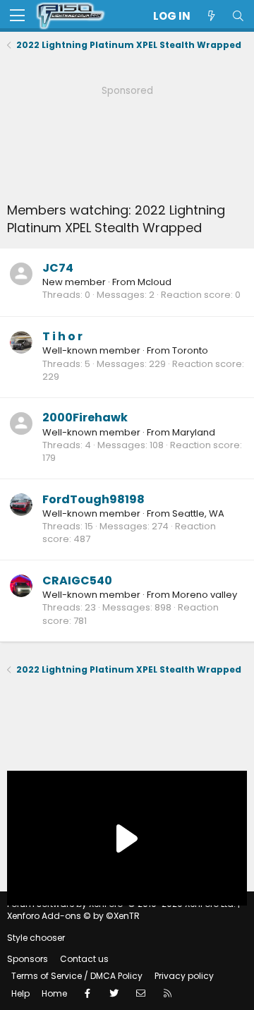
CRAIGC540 (77, 580)
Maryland (193, 432)
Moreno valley (204, 594)
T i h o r (62, 336)
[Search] (237, 16)
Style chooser (36, 938)
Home (54, 993)
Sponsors (27, 959)
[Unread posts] (211, 16)
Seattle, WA (198, 513)
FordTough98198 (93, 499)
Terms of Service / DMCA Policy (77, 976)
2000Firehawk (85, 417)
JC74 (57, 268)
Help (20, 993)
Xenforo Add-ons (73, 916)
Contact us (84, 959)
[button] (17, 16)
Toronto (190, 350)
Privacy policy (184, 976)
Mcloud (154, 282)
